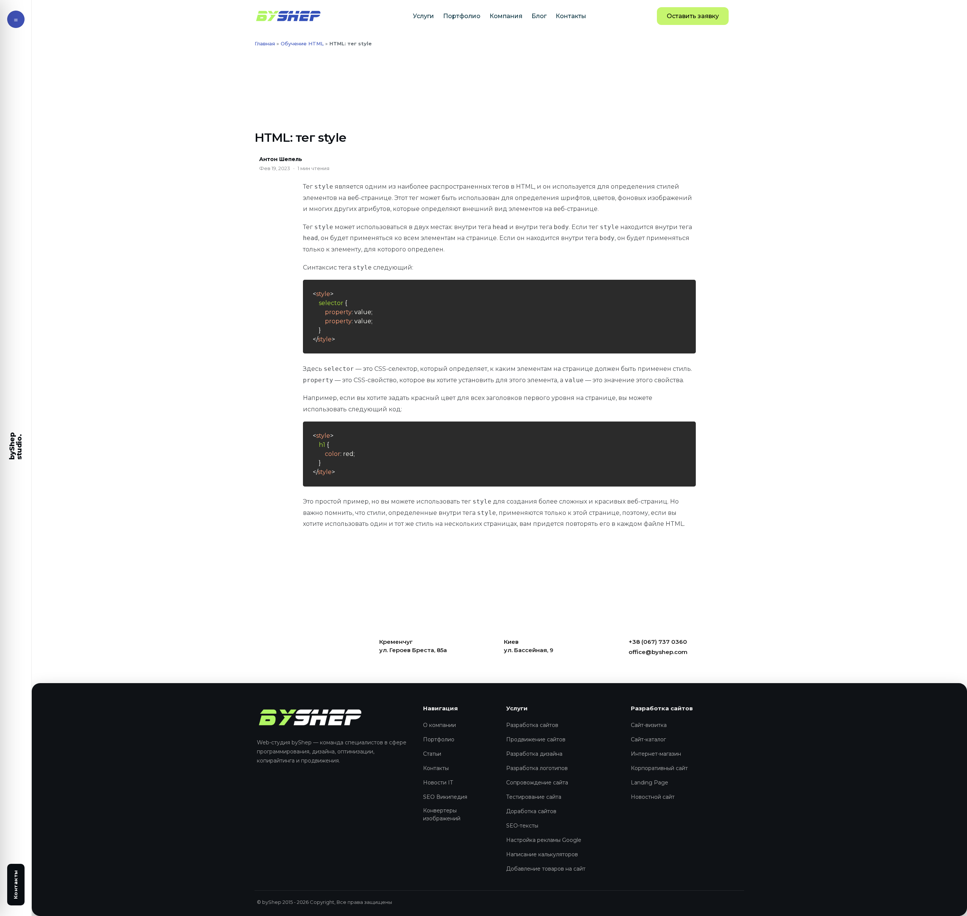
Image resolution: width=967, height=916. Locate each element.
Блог (539, 16)
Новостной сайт (653, 797)
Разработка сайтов (532, 725)
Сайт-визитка (649, 725)
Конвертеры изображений (441, 814)
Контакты (571, 16)
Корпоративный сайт (659, 768)
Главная (265, 43)
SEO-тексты (522, 825)
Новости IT (438, 782)
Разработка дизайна (534, 753)
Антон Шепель (280, 159)
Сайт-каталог (648, 739)
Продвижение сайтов (535, 739)
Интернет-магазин (656, 753)
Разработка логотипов (537, 768)
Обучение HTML (302, 43)
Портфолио (461, 16)
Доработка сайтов (531, 811)
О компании (439, 725)
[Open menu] (16, 19)
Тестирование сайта (533, 797)
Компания (506, 16)
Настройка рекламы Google (543, 840)
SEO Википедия (445, 797)
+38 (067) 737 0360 (658, 641)
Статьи (432, 753)
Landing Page (649, 782)
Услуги (423, 16)
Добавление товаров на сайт (545, 868)
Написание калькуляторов (542, 854)
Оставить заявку (693, 16)
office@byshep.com (658, 652)
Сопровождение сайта (537, 782)
